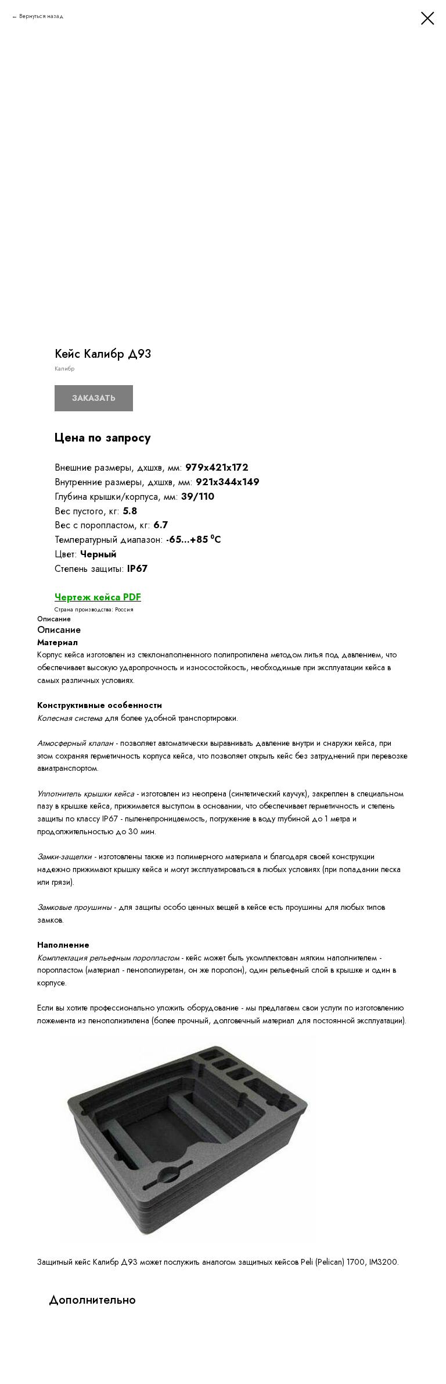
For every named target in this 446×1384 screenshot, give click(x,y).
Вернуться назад (41, 16)
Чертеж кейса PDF (98, 597)
